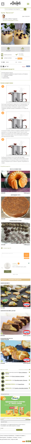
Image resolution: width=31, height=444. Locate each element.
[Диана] (3, 373)
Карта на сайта (14, 439)
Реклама (15, 437)
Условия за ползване (20, 435)
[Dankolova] (3, 381)
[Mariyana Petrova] (3, 385)
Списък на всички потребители (7, 435)
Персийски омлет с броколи (21, 380)
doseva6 (15, 263)
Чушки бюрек (21, 384)
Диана (7, 372)
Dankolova (8, 380)
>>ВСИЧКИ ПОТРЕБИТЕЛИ (23, 369)
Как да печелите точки (5, 439)
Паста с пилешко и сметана (18, 376)
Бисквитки (9, 437)
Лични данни (3, 437)
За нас (19, 437)
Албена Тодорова (12, 19)
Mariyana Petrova (10, 384)
